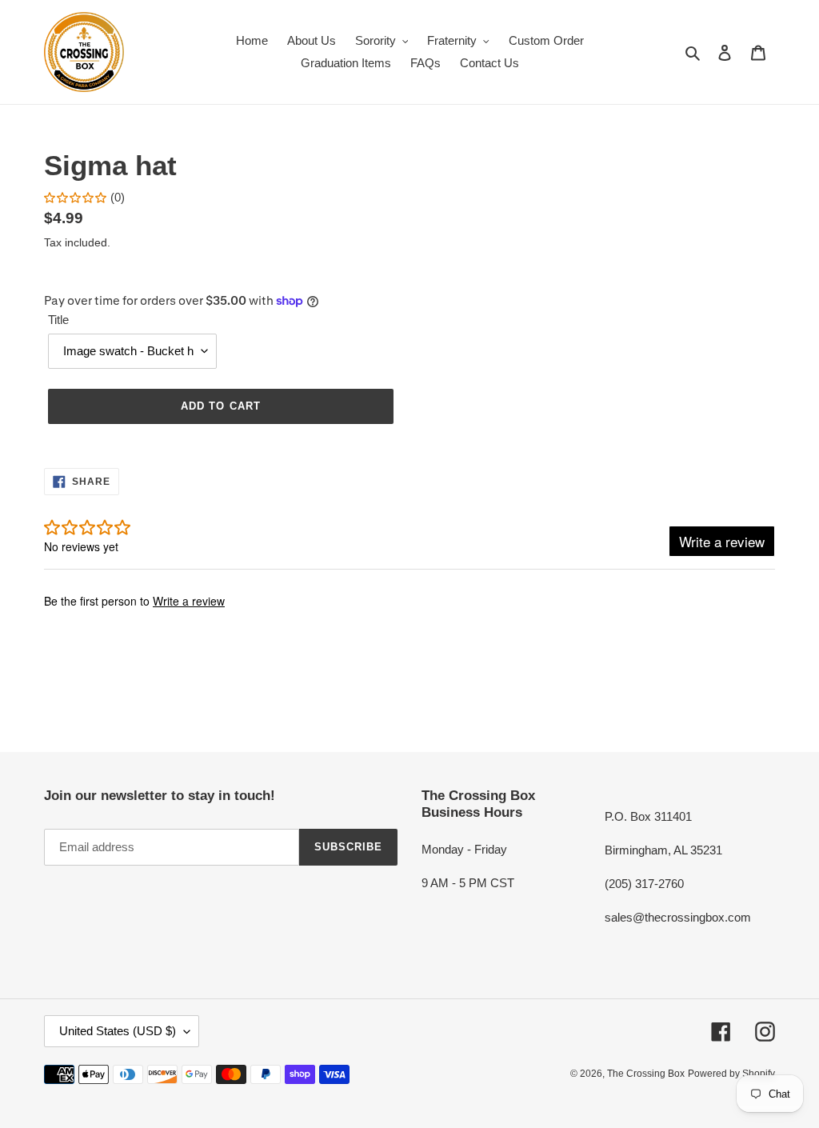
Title (58, 319)
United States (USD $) (117, 1031)
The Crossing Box (646, 1073)
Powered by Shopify (731, 1073)
